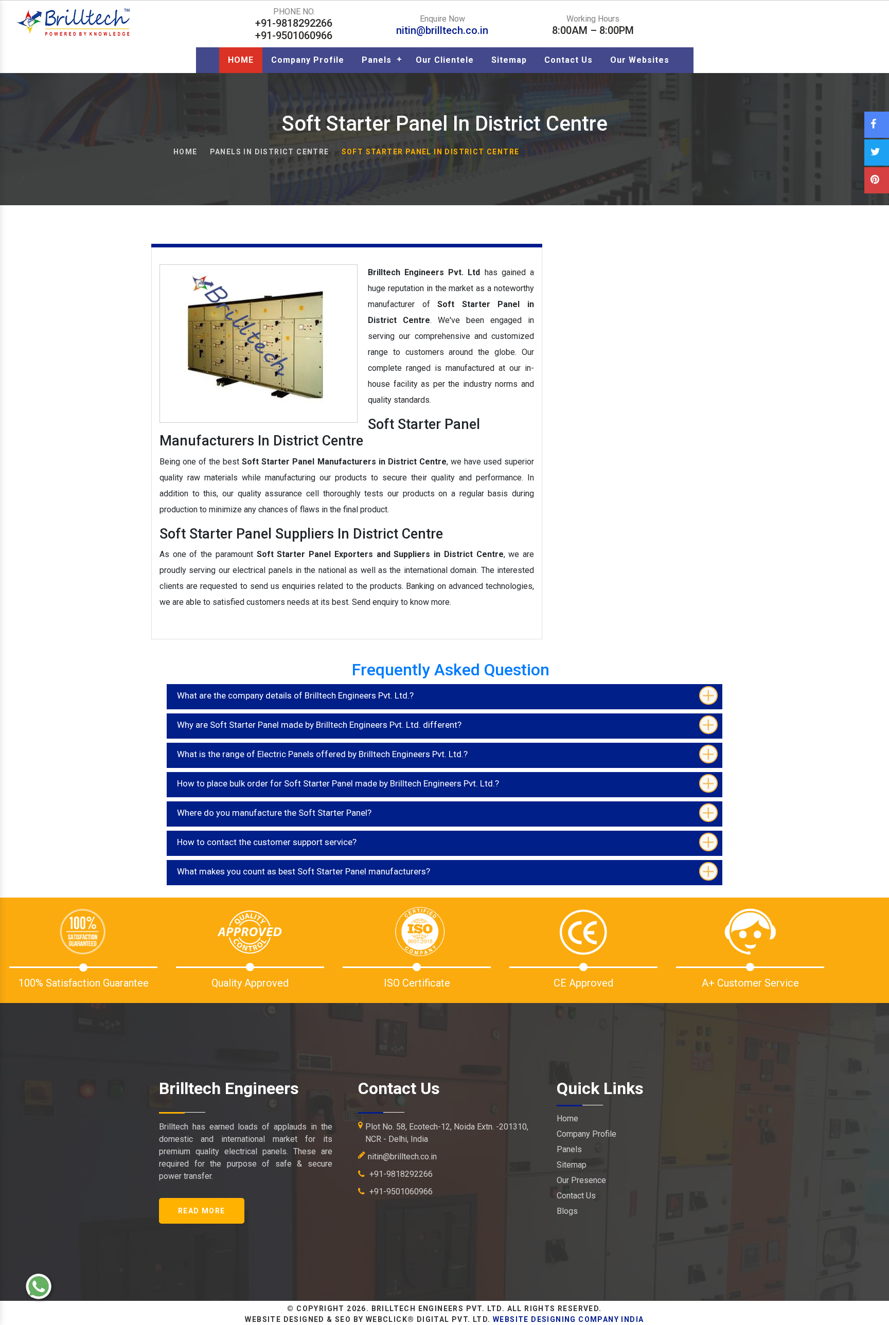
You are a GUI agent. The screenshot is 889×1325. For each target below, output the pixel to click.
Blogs (567, 1211)
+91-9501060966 (400, 1191)
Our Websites (639, 60)
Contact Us (568, 60)
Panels (377, 60)
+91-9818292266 (400, 1174)
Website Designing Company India (568, 1319)
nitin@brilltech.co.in (442, 30)
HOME (241, 60)
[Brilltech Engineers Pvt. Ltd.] (74, 22)
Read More (201, 1211)
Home (185, 152)
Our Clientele (445, 60)
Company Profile (307, 60)
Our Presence (581, 1180)
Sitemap (509, 60)
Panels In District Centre (269, 152)
